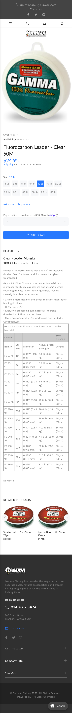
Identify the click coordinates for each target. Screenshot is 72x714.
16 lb (49, 183)
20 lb (58, 183)
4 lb (7, 183)
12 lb (40, 183)
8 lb (23, 183)
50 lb (35, 192)
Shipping (8, 164)
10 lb (32, 183)
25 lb (7, 192)
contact (37, 9)
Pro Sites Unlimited (43, 696)
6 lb (15, 183)
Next (67, 517)
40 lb (25, 192)
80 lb (53, 192)
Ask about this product (16, 204)
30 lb (16, 192)
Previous (5, 517)
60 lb (44, 192)
